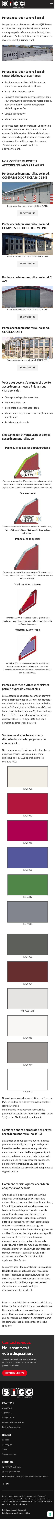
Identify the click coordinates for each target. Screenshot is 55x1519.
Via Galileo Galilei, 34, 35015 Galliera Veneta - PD (26, 1476)
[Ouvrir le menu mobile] (51, 4)
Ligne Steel (7, 1412)
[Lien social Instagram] (7, 1484)
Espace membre (9, 1454)
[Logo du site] (13, 3)
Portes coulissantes (19, 1504)
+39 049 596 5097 (13, 1467)
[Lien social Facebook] (4, 1484)
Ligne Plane (7, 1408)
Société (5, 1439)
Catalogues (7, 1444)
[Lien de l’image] (17, 1392)
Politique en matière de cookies (16, 1513)
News (4, 1449)
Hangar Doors (8, 1417)
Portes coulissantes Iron (13, 1422)
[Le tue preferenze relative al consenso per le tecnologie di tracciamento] (50, 1514)
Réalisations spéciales (11, 1427)
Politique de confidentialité (14, 1510)
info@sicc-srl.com (12, 1471)
